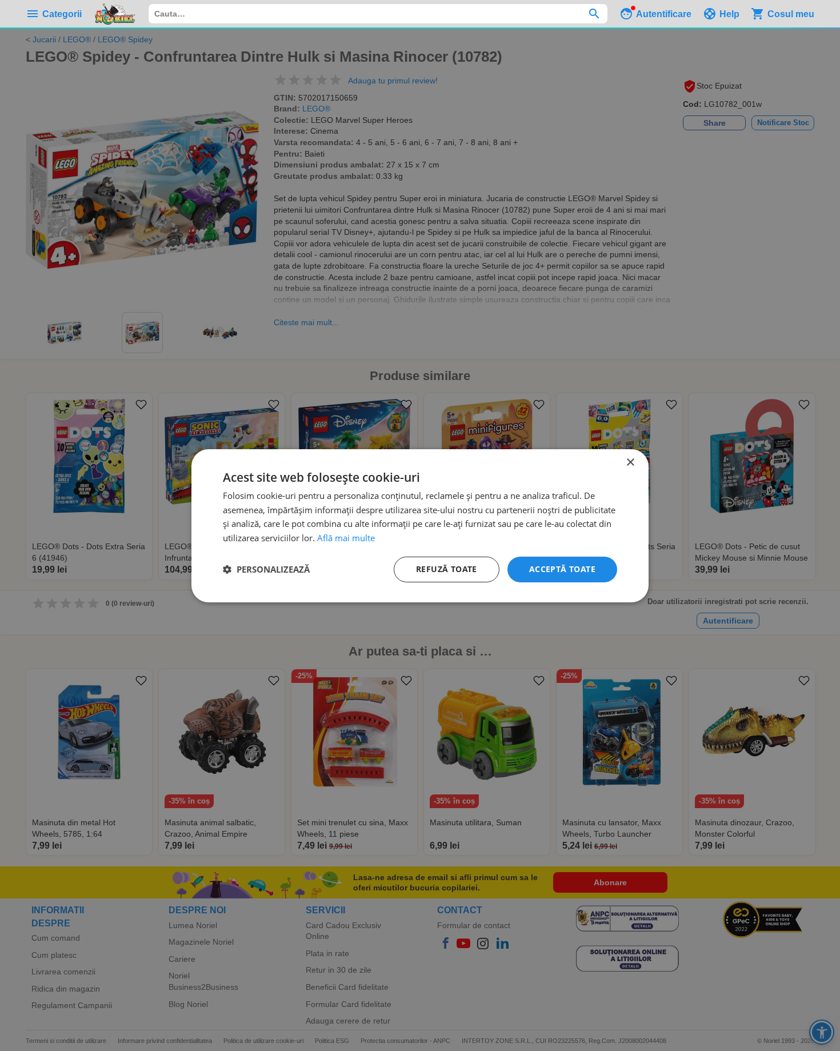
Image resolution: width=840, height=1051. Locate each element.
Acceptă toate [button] (562, 569)
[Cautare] (594, 13)
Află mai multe (346, 538)
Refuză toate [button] (446, 569)
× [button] (630, 462)
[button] (266, 569)
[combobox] (378, 13)
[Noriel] (115, 13)
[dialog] (420, 525)
